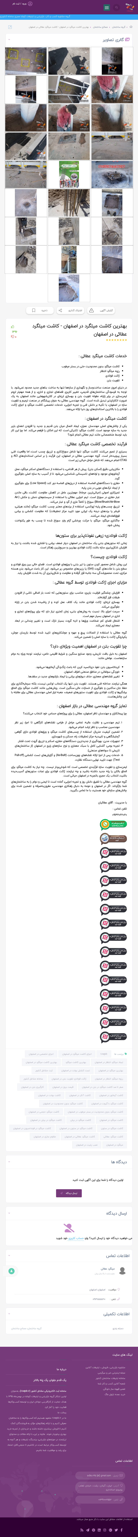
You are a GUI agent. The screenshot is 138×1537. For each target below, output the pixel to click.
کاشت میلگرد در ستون (112, 1128)
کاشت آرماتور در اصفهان (111, 1095)
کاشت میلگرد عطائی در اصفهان (80, 1137)
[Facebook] (122, 1531)
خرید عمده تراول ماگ (115, 1394)
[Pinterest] (93, 1531)
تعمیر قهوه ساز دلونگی (114, 1389)
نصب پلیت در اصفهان (87, 1145)
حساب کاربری (76, 1238)
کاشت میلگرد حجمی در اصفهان (44, 1112)
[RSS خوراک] (81, 1531)
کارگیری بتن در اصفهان (32, 1087)
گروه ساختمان (118, 27)
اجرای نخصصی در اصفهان (41, 1054)
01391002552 (105, 1500)
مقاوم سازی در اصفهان (45, 1137)
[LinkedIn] (99, 1531)
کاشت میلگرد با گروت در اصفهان (107, 1104)
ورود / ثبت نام (19, 4)
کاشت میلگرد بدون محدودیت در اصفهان (63, 1104)
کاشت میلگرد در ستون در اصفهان (75, 1128)
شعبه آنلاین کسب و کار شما (111, 1384)
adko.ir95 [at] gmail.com (99, 1476)
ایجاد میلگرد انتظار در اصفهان (109, 1062)
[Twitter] (116, 1531)
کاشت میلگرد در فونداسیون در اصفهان (32, 1128)
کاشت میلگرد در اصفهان (111, 1120)
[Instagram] (104, 1531)
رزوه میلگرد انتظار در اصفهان (109, 1079)
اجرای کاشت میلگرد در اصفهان (77, 1054)
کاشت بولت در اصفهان (49, 1095)
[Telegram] (87, 1531)
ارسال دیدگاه (71, 1193)
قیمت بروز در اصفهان (62, 1087)
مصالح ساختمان (100, 27)
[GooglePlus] (110, 1531)
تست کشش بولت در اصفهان (75, 1070)
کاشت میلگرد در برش (80, 1120)
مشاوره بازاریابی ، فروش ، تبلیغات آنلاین (105, 1367)
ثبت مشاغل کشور (44, 1070)
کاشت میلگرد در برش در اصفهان (46, 1120)
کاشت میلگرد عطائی (113, 1137)
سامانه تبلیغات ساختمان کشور (110, 1378)
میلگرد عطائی (108, 1268)
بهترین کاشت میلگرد (76, 1062)
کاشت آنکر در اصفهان (80, 1095)
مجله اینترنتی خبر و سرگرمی (111, 1373)
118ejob (103, 1054)
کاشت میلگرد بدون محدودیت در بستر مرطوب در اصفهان (95, 1112)
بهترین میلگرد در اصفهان (110, 1070)
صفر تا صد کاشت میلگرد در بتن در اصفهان (102, 1087)
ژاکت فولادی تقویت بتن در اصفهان (69, 1079)
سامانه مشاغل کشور (33, 1079)
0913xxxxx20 (99, 1299)
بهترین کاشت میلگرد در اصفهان (41, 1062)
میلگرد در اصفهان (114, 1145)
